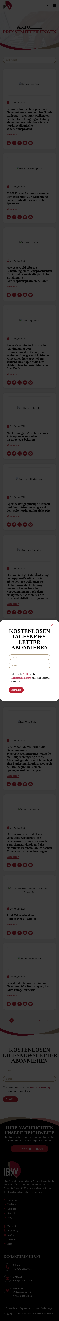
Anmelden (16, 690)
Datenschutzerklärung (21, 678)
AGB (25, 674)
